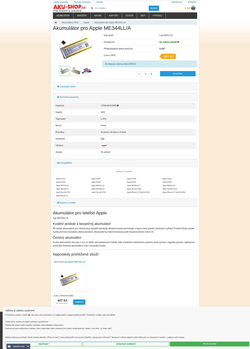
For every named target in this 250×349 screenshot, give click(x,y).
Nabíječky (82, 15)
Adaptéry (113, 15)
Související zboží (67, 86)
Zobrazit (79, 302)
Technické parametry (69, 97)
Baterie (97, 15)
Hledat (154, 8)
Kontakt (99, 2)
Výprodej (157, 15)
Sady (143, 15)
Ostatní (129, 15)
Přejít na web (209, 344)
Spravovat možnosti (126, 344)
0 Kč (187, 8)
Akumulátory (63, 15)
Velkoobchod (176, 2)
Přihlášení (192, 2)
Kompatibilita (65, 163)
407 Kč (169, 56)
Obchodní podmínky (82, 2)
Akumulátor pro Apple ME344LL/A (69, 262)
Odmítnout (44, 344)
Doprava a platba (67, 203)
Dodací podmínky (61, 2)
